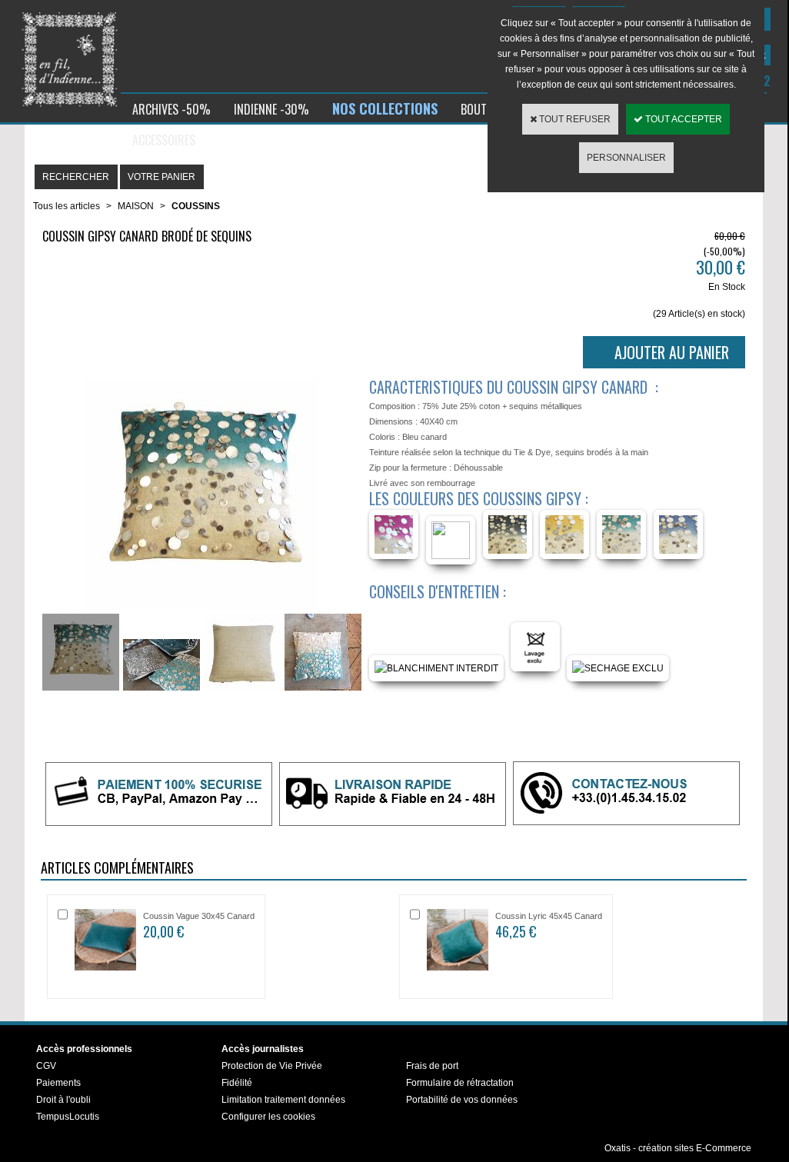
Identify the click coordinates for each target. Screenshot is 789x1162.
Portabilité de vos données (462, 1099)
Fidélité (236, 1082)
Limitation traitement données (283, 1099)
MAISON (136, 206)
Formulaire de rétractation (460, 1082)
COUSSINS (195, 206)
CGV (46, 1065)
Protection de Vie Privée (271, 1065)
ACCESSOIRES (163, 140)
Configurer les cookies (268, 1116)
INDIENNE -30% (271, 109)
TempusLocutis (67, 1116)
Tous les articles (66, 206)
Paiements (58, 1082)
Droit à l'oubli (63, 1099)
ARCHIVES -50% (171, 109)
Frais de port (432, 1065)
